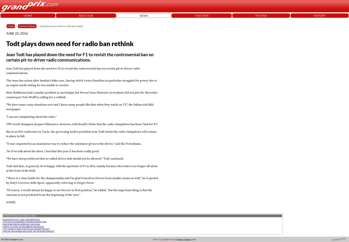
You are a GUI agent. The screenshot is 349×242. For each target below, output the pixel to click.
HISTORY (319, 15)
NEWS (144, 15)
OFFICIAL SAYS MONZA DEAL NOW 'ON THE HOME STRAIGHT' (29, 231)
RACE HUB (86, 15)
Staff (194, 239)
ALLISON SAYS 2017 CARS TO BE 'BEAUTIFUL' (21, 219)
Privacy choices (184, 239)
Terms (156, 239)
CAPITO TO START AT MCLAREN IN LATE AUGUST (23, 227)
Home (11, 26)
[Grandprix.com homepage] (339, 239)
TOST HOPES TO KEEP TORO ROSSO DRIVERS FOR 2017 (26, 229)
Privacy (172, 239)
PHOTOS (261, 15)
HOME (28, 15)
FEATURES (202, 15)
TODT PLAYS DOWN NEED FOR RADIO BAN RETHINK (24, 222)
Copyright (164, 239)
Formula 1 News (27, 26)
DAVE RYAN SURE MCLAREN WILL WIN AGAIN (21, 224)
